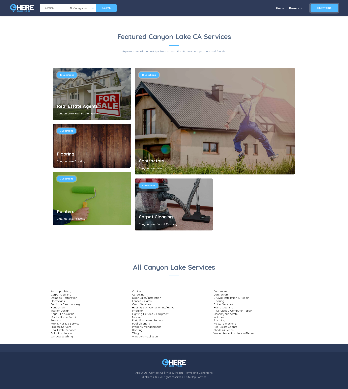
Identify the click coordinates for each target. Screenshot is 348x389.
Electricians (58, 301)
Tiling (135, 333)
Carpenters (220, 291)
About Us (141, 372)
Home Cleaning (223, 307)
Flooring (65, 154)
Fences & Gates (141, 301)
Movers (136, 317)
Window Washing (62, 336)
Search (106, 7)
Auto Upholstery (61, 291)
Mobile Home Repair (64, 317)
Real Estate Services (63, 330)
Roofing (137, 330)
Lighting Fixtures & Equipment (150, 313)
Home (280, 8)
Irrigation (138, 310)
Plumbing (219, 320)
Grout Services (141, 304)
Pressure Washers (224, 323)
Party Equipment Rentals (147, 320)
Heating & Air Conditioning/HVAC (153, 307)
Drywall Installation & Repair (231, 297)
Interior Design (60, 310)
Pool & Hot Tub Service (65, 323)
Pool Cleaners (141, 323)
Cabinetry (138, 291)
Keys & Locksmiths (62, 313)
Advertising (324, 8)
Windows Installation (145, 336)
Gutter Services (223, 304)
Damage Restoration (64, 297)
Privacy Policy (174, 372)
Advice (202, 377)
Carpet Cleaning (156, 217)
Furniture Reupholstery (65, 304)
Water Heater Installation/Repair (233, 333)
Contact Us (156, 372)
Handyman (58, 307)
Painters (65, 211)
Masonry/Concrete (225, 313)
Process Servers (61, 326)
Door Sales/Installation (146, 297)
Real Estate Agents (77, 106)
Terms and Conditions (198, 372)
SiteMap (191, 377)
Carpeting (138, 294)
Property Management (146, 326)
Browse (294, 8)
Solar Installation (61, 333)
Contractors (151, 161)
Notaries (218, 317)
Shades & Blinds (223, 330)
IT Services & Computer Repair (232, 310)
